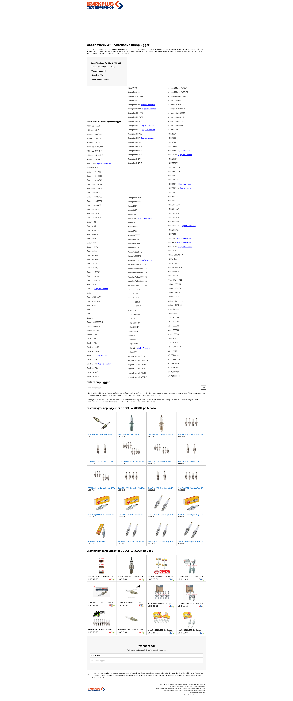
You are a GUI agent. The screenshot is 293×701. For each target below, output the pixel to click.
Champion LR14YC (135, 113)
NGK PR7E (172, 242)
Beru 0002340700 (94, 197)
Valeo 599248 (173, 318)
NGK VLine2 (173, 276)
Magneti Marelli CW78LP (138, 365)
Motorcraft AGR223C (176, 113)
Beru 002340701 (94, 218)
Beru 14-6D (91, 222)
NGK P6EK (172, 234)
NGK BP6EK (173, 146)
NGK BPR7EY (173, 192)
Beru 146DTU (92, 247)
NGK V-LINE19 (173, 263)
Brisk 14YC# (92, 343)
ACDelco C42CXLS (95, 138)
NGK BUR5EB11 (174, 221)
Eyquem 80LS (133, 298)
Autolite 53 (91, 163)
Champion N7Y (134, 125)
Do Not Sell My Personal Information (194, 695)
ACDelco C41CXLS (94, 134)
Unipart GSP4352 (175, 297)
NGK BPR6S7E (174, 180)
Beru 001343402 (94, 205)
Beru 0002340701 (94, 201)
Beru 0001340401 (94, 172)
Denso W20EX (134, 260)
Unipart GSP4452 (175, 301)
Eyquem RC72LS (134, 306)
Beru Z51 (90, 318)
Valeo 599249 (173, 322)
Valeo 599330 (173, 334)
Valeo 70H (172, 338)
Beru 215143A (93, 284)
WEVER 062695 (174, 355)
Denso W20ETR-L (135, 252)
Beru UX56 (91, 305)
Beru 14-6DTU (93, 230)
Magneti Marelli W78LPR (178, 92)
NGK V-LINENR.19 (175, 267)
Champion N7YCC (135, 134)
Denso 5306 (132, 227)
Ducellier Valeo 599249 (137, 273)
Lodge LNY (132, 352)
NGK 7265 (172, 138)
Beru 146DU (92, 251)
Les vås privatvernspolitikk (197, 692)
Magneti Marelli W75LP (137, 377)
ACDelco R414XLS (94, 159)
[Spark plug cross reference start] (96, 689)
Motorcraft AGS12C (176, 117)
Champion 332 (134, 92)
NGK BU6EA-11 (174, 205)
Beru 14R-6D (92, 255)
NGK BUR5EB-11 (174, 217)
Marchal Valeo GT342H (177, 96)
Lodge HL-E (132, 335)
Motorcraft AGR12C (176, 105)
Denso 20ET (132, 206)
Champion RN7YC (135, 163)
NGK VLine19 (173, 271)
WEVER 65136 (173, 372)
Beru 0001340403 (94, 176)
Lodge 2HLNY (133, 327)
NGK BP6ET (173, 150)
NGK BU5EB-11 (174, 196)
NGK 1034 (172, 134)
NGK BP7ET (173, 159)
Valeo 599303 (173, 330)
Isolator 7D (132, 310)
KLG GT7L (132, 319)
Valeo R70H (172, 351)
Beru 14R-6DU (93, 259)
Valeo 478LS (173, 313)
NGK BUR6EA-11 (174, 226)
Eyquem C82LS (134, 302)
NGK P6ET (172, 238)
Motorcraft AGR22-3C (177, 109)
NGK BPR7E (173, 184)
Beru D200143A (93, 301)
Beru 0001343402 (94, 188)
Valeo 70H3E (173, 342)
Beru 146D (91, 239)
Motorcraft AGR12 (175, 100)
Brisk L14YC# (92, 368)
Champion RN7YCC (135, 198)
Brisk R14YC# (133, 88)
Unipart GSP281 (174, 292)
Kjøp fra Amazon (104, 163)
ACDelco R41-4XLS (95, 155)
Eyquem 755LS (134, 289)
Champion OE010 (135, 146)
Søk (203, 387)
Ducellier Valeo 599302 (137, 277)
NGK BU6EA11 (173, 209)
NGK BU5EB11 (173, 201)
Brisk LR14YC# (93, 376)
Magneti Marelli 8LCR (136, 356)
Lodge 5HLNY (133, 331)
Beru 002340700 (94, 213)
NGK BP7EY (173, 163)
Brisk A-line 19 (93, 347)
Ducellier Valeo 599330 (137, 285)
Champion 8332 (134, 100)
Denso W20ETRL (134, 256)
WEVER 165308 (174, 363)
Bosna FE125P (93, 330)
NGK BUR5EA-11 (174, 213)
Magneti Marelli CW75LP (138, 360)
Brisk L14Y (91, 355)
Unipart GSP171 (174, 284)
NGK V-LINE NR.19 (175, 255)
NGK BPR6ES (173, 176)
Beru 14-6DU (92, 234)
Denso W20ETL (134, 248)
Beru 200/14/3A (93, 272)
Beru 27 (90, 293)
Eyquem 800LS (134, 294)
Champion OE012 (135, 150)
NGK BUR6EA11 (174, 230)
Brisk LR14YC (92, 372)
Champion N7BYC (135, 121)
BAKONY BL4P (93, 168)
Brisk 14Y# (91, 339)
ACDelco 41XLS (93, 126)
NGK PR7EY (173, 251)
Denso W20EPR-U (135, 235)
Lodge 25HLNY (134, 323)
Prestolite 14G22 (175, 280)
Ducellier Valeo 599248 (137, 269)
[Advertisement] (146, 26)
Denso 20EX (132, 218)
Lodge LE (131, 348)
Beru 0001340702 (94, 180)
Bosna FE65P (92, 335)
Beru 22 (90, 289)
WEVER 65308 (174, 376)
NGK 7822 (172, 142)
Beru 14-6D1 (92, 226)
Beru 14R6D (92, 264)
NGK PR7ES (173, 247)
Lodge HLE (132, 339)
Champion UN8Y (134, 202)
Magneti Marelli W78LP (177, 88)
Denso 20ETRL (134, 214)
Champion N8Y (134, 138)
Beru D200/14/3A (94, 297)
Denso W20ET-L (134, 243)
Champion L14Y (134, 105)
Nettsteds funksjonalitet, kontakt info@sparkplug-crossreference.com (184, 690)
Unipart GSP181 (174, 288)
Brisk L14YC (92, 364)
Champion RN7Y (134, 159)
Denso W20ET (133, 239)
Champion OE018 (135, 155)
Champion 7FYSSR (135, 96)
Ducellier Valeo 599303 (137, 281)
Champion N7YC (134, 130)
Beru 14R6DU (92, 268)
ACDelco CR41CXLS (95, 147)
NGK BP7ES (173, 155)
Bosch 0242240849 (95, 322)
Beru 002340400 (94, 209)
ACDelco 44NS (93, 130)
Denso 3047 (133, 223)
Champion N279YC (135, 117)
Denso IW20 (132, 231)
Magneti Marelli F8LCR (137, 373)
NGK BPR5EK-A (174, 167)
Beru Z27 (91, 314)
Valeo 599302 (173, 326)
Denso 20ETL (133, 210)
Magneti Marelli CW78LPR (138, 369)
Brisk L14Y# (92, 360)
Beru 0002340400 (94, 193)
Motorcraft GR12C (175, 121)
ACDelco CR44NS (94, 151)
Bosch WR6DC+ (93, 326)
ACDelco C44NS (93, 142)
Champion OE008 (135, 142)
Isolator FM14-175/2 (136, 314)
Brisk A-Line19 (93, 351)
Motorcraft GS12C (175, 130)
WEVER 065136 (174, 359)
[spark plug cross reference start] (105, 8)
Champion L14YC (134, 109)
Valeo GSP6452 (174, 347)
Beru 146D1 (91, 243)
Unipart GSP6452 (175, 305)
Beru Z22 (91, 309)
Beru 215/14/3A (93, 280)
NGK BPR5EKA (174, 171)
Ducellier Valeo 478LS (137, 264)
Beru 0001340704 (94, 184)
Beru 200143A (93, 276)
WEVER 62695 (173, 368)
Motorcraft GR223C (176, 125)
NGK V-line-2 (173, 259)
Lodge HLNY (133, 344)
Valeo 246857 (173, 309)
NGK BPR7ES (173, 188)
